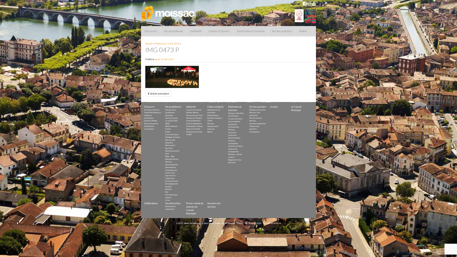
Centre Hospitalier (194, 123)
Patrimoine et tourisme (251, 31)
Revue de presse (151, 123)
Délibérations (151, 203)
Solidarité (196, 31)
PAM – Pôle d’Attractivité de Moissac (171, 159)
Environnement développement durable (171, 184)
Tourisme (169, 148)
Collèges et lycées (172, 137)
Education (169, 115)
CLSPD (189, 134)
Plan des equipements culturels (213, 126)
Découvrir (150, 31)
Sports (209, 132)
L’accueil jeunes (171, 118)
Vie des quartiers (282, 31)
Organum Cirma (234, 160)
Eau (166, 192)
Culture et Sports (219, 31)
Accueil (149, 43)
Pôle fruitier (170, 145)
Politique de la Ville (194, 132)
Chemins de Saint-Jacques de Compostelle (235, 149)
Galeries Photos (150, 121)
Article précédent (159, 93)
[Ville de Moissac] (168, 11)
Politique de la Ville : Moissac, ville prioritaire (257, 112)
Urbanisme (169, 178)
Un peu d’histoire (235, 119)
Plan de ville (170, 140)
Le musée (232, 132)
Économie (169, 143)
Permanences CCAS (194, 115)
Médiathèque (213, 115)
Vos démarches (173, 203)
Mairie (303, 31)
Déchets (168, 189)
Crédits (232, 229)
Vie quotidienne (173, 31)
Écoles (167, 132)
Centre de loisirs (172, 134)
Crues (167, 200)
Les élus (274, 106)
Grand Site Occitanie (152, 112)
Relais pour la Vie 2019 (167, 43)
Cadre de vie (170, 175)
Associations (254, 132)
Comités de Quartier (257, 123)
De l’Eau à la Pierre (151, 110)
